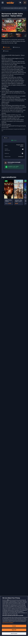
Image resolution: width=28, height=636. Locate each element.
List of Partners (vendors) (7, 622)
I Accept (14, 626)
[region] (14, 616)
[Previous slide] (4, 24)
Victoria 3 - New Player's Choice (18, 201)
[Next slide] (23, 24)
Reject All (14, 629)
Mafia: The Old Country (8, 201)
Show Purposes (14, 633)
